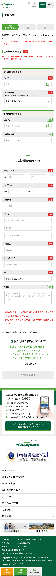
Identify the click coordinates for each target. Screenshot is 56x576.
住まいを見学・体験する (13, 477)
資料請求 (20, 573)
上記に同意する (29, 364)
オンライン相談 (34, 573)
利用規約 (5, 543)
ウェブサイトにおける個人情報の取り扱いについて (25, 354)
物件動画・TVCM (10, 503)
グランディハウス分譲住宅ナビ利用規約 (26, 347)
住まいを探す (8, 470)
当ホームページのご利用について (29, 539)
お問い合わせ (22, 546)
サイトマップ (6, 539)
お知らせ (6, 509)
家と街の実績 (8, 483)
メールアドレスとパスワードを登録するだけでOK (28, 426)
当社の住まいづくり (11, 490)
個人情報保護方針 (24, 543)
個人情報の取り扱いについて (26, 350)
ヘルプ (4, 546)
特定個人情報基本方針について (26, 357)
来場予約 (7, 573)
